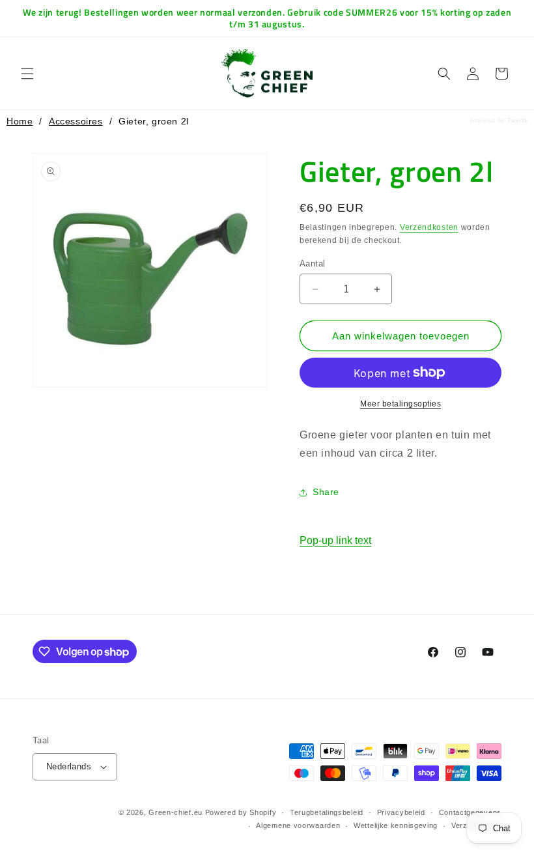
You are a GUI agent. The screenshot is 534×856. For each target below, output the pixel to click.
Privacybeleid (401, 812)
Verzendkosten (429, 227)
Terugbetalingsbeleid (326, 812)
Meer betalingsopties (400, 403)
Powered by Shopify (241, 812)
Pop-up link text (335, 540)
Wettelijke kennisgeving (396, 825)
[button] (27, 73)
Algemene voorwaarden (298, 825)
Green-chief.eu (175, 812)
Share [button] (326, 492)
